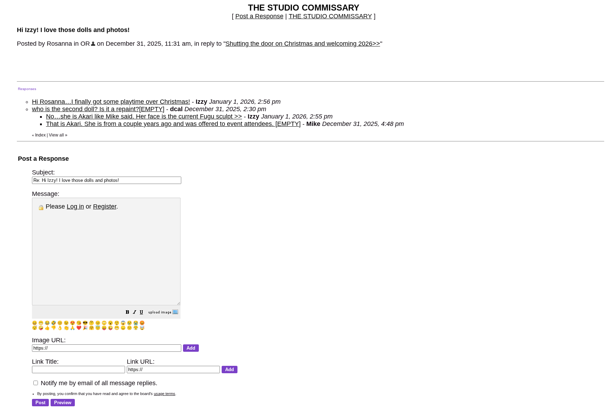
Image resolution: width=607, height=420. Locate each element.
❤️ (78, 327)
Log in (75, 206)
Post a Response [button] (259, 16)
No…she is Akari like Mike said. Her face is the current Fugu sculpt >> (144, 116)
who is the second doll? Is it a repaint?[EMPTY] (98, 109)
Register (104, 206)
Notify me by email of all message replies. (98, 383)
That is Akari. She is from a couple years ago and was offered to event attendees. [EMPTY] (173, 123)
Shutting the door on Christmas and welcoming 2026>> (303, 43)
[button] (127, 312)
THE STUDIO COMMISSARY (330, 16)
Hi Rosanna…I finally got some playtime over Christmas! (111, 101)
